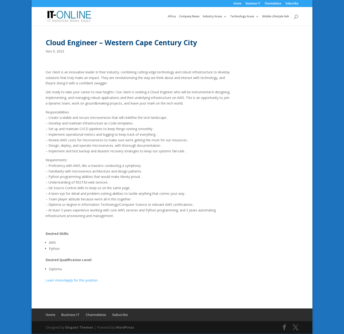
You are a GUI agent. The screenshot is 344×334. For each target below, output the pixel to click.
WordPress (125, 327)
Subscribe (291, 3)
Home (238, 3)
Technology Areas (242, 16)
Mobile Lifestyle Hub (275, 16)
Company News (189, 16)
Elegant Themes (79, 327)
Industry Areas (212, 16)
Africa (172, 16)
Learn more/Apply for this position (72, 280)
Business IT (253, 3)
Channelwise (273, 3)
